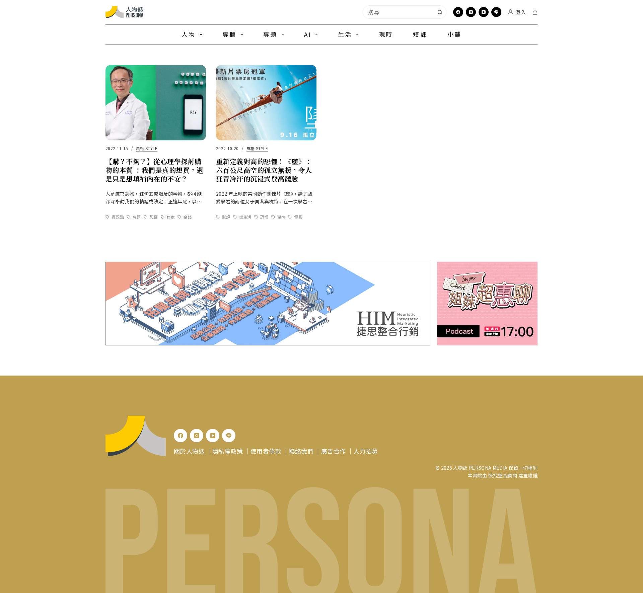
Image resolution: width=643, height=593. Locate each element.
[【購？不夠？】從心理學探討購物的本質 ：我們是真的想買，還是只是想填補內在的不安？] (155, 102)
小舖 (454, 34)
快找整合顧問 (502, 475)
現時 (386, 34)
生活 (345, 34)
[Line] (496, 12)
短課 (420, 34)
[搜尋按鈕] (439, 12)
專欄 (229, 34)
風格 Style (146, 148)
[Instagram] (471, 12)
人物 (189, 34)
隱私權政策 (227, 451)
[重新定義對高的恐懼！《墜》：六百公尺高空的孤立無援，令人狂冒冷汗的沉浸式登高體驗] (266, 102)
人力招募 (365, 451)
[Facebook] (458, 12)
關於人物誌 (189, 451)
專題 (270, 34)
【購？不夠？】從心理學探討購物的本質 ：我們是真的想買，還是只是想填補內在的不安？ (154, 170)
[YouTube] (484, 12)
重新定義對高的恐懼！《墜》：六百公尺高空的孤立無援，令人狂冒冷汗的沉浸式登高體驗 (264, 170)
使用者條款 (266, 451)
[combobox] (398, 12)
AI (307, 34)
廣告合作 (333, 451)
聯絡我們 (301, 451)
